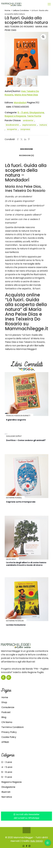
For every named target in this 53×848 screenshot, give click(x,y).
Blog (3, 717)
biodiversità (12, 124)
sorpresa (25, 129)
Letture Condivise (21, 10)
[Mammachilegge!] (21, 4)
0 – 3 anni (6, 762)
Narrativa (6, 797)
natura (43, 124)
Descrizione (26, 149)
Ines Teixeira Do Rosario (19, 26)
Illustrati (5, 792)
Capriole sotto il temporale (20, 502)
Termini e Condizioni (12, 727)
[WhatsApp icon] (23, 845)
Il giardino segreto (16, 419)
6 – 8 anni (6, 772)
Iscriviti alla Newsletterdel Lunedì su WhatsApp (27, 816)
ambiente (28, 120)
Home (7, 10)
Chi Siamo (6, 722)
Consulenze (7, 707)
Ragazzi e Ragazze (15, 116)
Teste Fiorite (34, 116)
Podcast (6, 712)
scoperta (12, 129)
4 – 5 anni (6, 767)
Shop (4, 702)
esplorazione (29, 124)
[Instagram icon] (29, 845)
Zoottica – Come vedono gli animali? (26, 440)
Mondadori (20, 102)
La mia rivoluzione (16, 625)
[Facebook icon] (26, 845)
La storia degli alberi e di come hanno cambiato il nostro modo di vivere (26, 563)
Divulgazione (36, 112)
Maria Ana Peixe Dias (26, 94)
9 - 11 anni (23, 112)
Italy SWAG (36, 841)
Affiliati (5, 742)
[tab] (26, 149)
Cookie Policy (8, 737)
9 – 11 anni (6, 777)
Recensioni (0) (26, 155)
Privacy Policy (9, 732)
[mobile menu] (49, 4)
